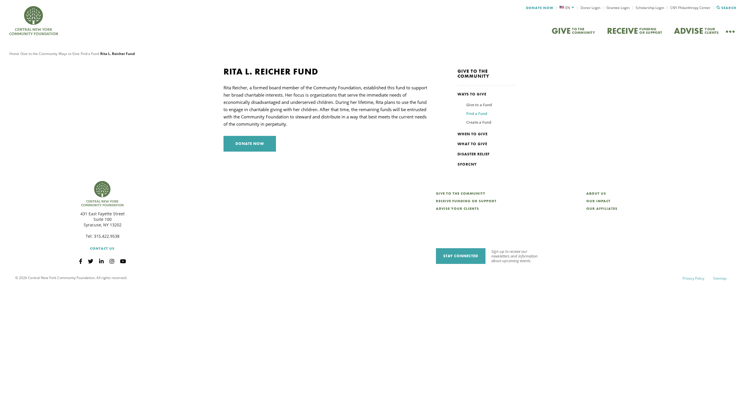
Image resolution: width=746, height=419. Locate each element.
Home (14, 53)
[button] (567, 8)
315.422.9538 (106, 236)
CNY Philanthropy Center (690, 7)
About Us (596, 193)
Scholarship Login (650, 7)
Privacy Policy (693, 278)
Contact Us (102, 248)
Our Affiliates (601, 208)
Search (728, 8)
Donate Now (539, 8)
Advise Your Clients (457, 208)
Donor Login (590, 7)
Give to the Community (38, 53)
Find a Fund (90, 53)
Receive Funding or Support (466, 201)
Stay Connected (460, 255)
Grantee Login (617, 7)
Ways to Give (69, 53)
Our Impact (598, 201)
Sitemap (719, 278)
